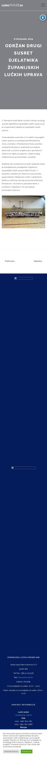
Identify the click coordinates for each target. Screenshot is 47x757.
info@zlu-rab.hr (25, 677)
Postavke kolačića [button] (11, 751)
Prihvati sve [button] (26, 751)
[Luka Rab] (12, 5)
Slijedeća (38, 261)
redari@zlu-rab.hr (23, 715)
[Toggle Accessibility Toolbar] (43, 18)
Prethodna (9, 261)
